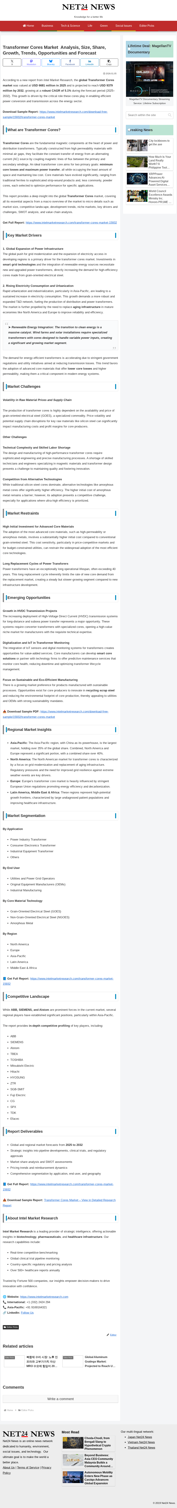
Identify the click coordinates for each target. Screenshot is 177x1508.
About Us (9, 1467)
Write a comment (60, 1399)
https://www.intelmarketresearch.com (44, 1296)
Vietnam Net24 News (141, 1442)
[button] (109, 62)
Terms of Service (28, 1467)
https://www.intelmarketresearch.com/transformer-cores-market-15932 (71, 222)
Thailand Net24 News (141, 1447)
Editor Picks (12, 1327)
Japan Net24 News (140, 1437)
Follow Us (27, 1312)
